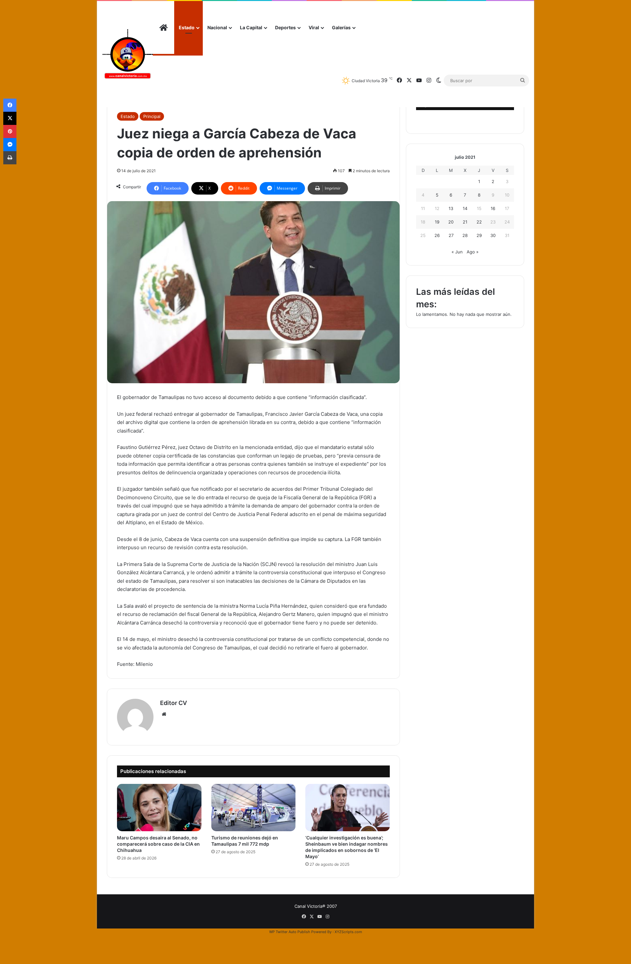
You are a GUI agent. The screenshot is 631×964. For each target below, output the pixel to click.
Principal (151, 116)
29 (479, 235)
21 (465, 221)
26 (437, 235)
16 (493, 208)
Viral (314, 27)
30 (493, 235)
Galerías (341, 27)
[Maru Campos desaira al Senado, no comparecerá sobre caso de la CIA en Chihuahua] (159, 808)
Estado (187, 27)
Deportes (285, 27)
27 (451, 235)
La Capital (251, 27)
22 (479, 221)
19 (437, 221)
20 (451, 221)
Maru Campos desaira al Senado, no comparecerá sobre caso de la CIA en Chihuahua (158, 844)
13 (451, 208)
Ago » (473, 251)
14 (465, 208)
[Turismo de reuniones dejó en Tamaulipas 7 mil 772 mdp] (253, 808)
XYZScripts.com (348, 931)
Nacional (217, 27)
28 (465, 235)
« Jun (457, 251)
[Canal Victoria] (127, 54)
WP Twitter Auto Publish (289, 931)
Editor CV (173, 702)
